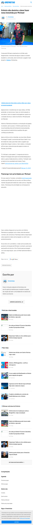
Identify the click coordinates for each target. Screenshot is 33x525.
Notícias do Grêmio (8, 6)
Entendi (17, 522)
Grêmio (8, 60)
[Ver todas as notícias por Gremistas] (3, 17)
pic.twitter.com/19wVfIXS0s (20, 163)
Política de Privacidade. (25, 518)
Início (2, 6)
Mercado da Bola (16, 6)
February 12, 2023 (26, 168)
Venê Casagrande (27, 178)
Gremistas (11, 17)
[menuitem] (16, 480)
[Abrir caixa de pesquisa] (31, 2)
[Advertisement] (16, 80)
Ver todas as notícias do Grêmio (16, 462)
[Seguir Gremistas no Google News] (10, 258)
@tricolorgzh (8, 163)
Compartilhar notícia (15, 302)
